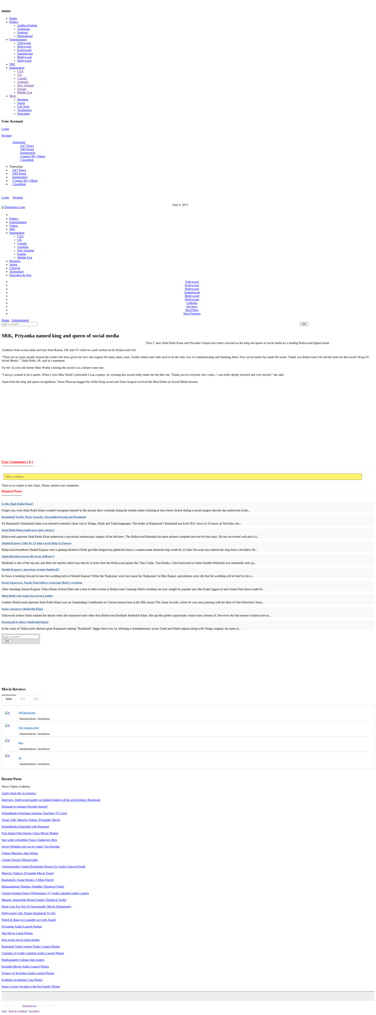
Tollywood (24, 43)
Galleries (191, 303)
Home (13, 18)
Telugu (9, 698)
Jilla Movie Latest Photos (17, 933)
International (25, 36)
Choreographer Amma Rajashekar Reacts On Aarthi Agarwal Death (43, 866)
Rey (21, 743)
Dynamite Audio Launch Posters (22, 926)
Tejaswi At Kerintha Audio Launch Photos (28, 973)
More (12, 96)
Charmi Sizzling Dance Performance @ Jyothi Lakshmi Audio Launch (45, 893)
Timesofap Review (27, 718)
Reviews (192, 306)
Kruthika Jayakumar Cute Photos (22, 979)
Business (22, 99)
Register (7, 135)
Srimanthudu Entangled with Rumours (25, 826)
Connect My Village (32, 156)
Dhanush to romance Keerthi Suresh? (25, 806)
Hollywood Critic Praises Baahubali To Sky (29, 913)
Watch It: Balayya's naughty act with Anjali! (29, 919)
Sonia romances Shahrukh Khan (22, 608)
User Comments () (17, 462)
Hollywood (24, 60)
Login (5, 129)
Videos (13, 225)
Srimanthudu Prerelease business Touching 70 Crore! (34, 813)
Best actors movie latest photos (21, 939)
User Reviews (44, 718)
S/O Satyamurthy (29, 727)
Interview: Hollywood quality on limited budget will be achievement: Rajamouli (51, 800)
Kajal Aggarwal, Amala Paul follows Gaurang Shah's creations (42, 582)
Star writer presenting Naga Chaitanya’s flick (29, 840)
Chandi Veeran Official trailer (20, 860)
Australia (22, 82)
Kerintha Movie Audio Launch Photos (25, 966)
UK (19, 74)
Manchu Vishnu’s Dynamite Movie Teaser (28, 873)
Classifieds (27, 160)
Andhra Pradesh (27, 25)
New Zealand (25, 85)
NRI (12, 64)
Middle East (24, 92)
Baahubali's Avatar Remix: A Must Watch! (28, 880)
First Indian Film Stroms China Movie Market (30, 833)
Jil (20, 758)
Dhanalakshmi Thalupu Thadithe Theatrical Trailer (33, 886)
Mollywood (24, 57)
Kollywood (24, 50)
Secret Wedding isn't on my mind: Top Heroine (31, 846)
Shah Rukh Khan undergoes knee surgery (28, 530)
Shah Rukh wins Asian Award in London (27, 595)
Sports (21, 103)
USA (20, 71)
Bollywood (24, 46)
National (22, 32)
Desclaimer (34, 1011)
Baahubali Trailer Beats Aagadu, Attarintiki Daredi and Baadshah (44, 516)
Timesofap (18, 142)
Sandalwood (25, 53)
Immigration (16, 67)
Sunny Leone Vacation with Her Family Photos (31, 986)
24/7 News (27, 145)
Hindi (35, 698)
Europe (21, 89)
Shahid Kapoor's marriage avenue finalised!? (31, 569)
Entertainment (18, 39)
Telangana (23, 29)
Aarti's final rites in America (19, 793)
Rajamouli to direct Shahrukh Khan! (25, 622)
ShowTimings (192, 313)
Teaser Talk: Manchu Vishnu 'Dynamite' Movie (31, 820)
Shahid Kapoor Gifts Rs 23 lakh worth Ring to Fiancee (36, 543)
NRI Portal (27, 149)
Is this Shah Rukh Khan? (17, 503)
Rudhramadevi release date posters (23, 959)
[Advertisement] (73, 328)
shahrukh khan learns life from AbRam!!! (28, 556)
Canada (22, 78)
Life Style (23, 106)
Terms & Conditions (17, 1011)
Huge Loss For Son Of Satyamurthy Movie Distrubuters (36, 906)
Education (23, 113)
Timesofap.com (29, 1005)
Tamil (22, 698)
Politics (13, 22)
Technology (24, 110)
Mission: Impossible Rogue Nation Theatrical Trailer (34, 900)
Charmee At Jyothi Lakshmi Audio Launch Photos (33, 953)
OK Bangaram (27, 712)
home (4, 1011)
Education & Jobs (20, 275)
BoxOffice (192, 310)
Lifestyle (14, 268)
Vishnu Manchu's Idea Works (20, 853)
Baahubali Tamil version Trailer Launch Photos (31, 946)
